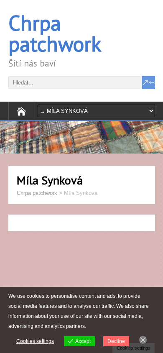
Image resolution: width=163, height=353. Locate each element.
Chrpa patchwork (54, 33)
